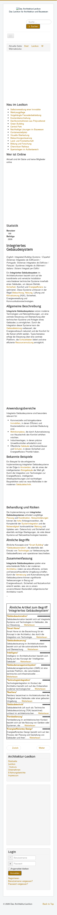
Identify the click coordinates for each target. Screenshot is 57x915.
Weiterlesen (29, 624)
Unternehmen (14, 769)
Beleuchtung (18, 292)
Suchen (34, 26)
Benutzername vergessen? (20, 880)
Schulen (18, 448)
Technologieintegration (18, 679)
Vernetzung (21, 574)
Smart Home (13, 628)
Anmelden (14, 873)
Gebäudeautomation (16, 547)
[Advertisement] (28, 77)
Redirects (13, 767)
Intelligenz (12, 652)
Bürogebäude (27, 470)
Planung (10, 517)
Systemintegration (29, 523)
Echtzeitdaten (25, 339)
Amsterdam (25, 467)
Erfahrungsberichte (16, 772)
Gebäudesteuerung (16, 640)
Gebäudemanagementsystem (21, 664)
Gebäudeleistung (14, 328)
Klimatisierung (12, 295)
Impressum (13, 775)
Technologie (23, 550)
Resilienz (11, 692)
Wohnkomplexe (17, 431)
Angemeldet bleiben (20, 868)
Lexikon (11, 764)
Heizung (28, 292)
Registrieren (14, 878)
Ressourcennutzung (24, 342)
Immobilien (15, 423)
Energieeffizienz (36, 286)
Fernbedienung (14, 716)
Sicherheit (11, 286)
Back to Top (48, 903)
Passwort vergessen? (18, 883)
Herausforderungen (39, 517)
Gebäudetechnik (23, 484)
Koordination (24, 517)
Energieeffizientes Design (19, 728)
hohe (19, 520)
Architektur (11, 568)
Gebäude (25, 445)
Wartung (38, 526)
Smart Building (36, 544)
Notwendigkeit (12, 526)
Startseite (12, 761)
